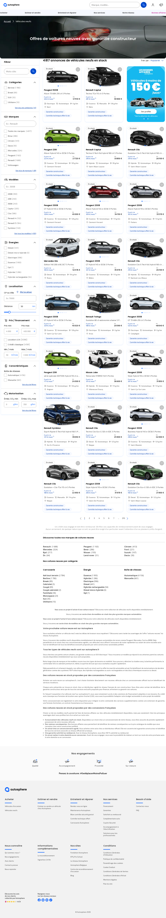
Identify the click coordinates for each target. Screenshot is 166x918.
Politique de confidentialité (113, 859)
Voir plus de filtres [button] (29, 384)
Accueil (7, 21)
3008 (12, 203)
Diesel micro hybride (18, 252)
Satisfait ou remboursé (112, 814)
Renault (14, 160)
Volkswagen (13, 165)
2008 (12, 194)
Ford (129, 549)
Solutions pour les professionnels (110, 834)
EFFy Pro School (76, 857)
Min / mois (9, 349)
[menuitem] (32, 13)
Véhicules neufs (11, 810)
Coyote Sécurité (109, 823)
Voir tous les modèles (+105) (25, 233)
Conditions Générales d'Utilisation (111, 854)
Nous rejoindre (10, 869)
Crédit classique (19, 344)
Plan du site (107, 884)
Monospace (50, 596)
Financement (108, 806)
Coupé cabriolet (52, 590)
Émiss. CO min (11, 398)
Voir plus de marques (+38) (26, 171)
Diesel (13, 248)
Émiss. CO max (28, 398)
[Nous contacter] (161, 5)
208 (12, 199)
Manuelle (14, 380)
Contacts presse (11, 865)
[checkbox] (5, 87)
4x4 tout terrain (54, 575)
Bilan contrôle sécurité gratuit (82, 814)
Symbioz (14, 228)
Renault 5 (14, 223)
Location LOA (17, 339)
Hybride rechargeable (20, 277)
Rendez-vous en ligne (78, 806)
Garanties (107, 810)
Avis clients (9, 861)
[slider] (9, 312)
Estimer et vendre (32, 13)
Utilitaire (13, 102)
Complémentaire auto (111, 819)
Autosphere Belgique (78, 865)
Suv (46, 598)
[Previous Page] (80, 518)
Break (12, 92)
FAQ (137, 810)
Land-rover (91, 555)
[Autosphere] (11, 5)
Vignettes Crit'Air (44, 860)
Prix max (25, 325)
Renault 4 (14, 218)
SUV (12, 97)
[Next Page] (127, 518)
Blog (72, 875)
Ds (46, 555)
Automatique (16, 375)
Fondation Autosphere (79, 853)
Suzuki (130, 552)
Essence (14, 262)
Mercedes (15, 150)
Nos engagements (12, 857)
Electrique (15, 257)
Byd (47, 552)
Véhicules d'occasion (13, 806)
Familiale (49, 593)
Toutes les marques (20, 131)
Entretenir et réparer (67, 13)
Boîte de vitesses (12, 371)
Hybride (14, 272)
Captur (13, 208)
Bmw (13, 136)
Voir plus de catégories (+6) (25, 108)
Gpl (11, 267)
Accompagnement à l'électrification (111, 828)
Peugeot (14, 155)
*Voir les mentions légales (146, 116)
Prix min (7, 325)
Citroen (13, 141)
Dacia (12, 145)
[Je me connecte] (153, 5)
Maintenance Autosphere (80, 810)
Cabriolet (49, 584)
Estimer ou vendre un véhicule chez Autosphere (49, 807)
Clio (12, 213)
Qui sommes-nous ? (12, 853)
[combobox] (20, 298)
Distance (8, 306)
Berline (14, 87)
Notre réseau (128, 13)
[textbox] (27, 306)
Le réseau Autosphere (79, 861)
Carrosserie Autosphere (79, 823)
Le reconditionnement (46, 856)
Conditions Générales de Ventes (115, 871)
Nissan (90, 552)
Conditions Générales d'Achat (114, 875)
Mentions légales (110, 880)
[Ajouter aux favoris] (78, 69)
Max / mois (26, 349)
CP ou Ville (9, 292)
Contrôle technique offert (80, 819)
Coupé (48, 587)
